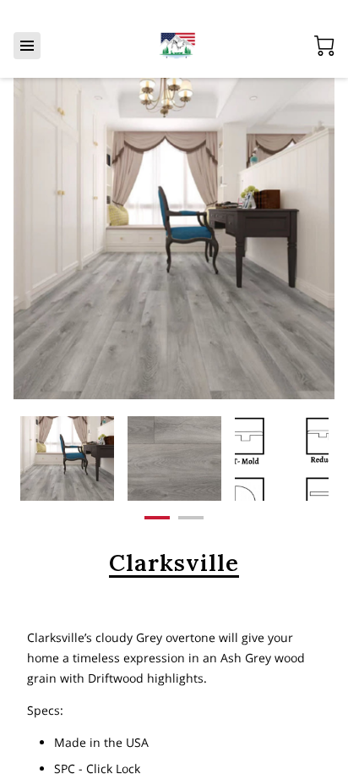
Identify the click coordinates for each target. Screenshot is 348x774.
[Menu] (27, 45)
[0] (324, 46)
